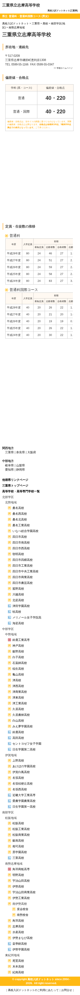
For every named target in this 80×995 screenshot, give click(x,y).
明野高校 (18, 875)
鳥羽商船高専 (21, 869)
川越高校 (18, 594)
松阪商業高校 (21, 834)
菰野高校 (18, 588)
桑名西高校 (19, 513)
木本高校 (18, 966)
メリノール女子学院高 (26, 617)
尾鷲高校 (18, 960)
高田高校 (18, 738)
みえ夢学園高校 (22, 726)
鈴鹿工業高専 (21, 640)
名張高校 (18, 777)
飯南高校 (18, 840)
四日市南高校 (21, 542)
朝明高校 (18, 554)
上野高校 (18, 760)
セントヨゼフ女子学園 (26, 743)
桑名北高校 (19, 519)
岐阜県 (9, 465)
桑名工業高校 (21, 525)
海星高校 (18, 623)
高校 (45, 23)
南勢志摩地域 (17, 27)
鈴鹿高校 (18, 732)
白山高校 (18, 720)
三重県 (36, 23)
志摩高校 (18, 926)
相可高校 (18, 846)
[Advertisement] (40, 180)
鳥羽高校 (18, 920)
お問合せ (66, 990)
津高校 (16, 680)
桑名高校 (18, 508)
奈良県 (20, 452)
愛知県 (9, 469)
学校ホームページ (65, 68)
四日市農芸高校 (22, 583)
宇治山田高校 (21, 880)
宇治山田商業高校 (24, 892)
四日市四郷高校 (22, 559)
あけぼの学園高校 (24, 766)
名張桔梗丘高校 (22, 783)
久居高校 (18, 709)
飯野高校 (18, 651)
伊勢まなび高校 (22, 938)
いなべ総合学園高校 (25, 531)
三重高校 (18, 858)
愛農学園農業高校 (24, 801)
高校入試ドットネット (15, 23)
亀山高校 (18, 674)
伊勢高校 (18, 886)
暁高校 (16, 611)
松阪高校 (18, 823)
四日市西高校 (21, 548)
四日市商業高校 (22, 577)
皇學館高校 (19, 943)
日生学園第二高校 (24, 749)
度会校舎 (22, 909)
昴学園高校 (19, 852)
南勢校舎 (22, 914)
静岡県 (20, 469)
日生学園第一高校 (24, 806)
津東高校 (18, 697)
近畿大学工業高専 (24, 795)
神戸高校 (18, 645)
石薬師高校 (19, 663)
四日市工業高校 (22, 565)
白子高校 (18, 657)
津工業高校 (19, 703)
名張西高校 (19, 789)
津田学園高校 (21, 606)
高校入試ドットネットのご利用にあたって (33, 990)
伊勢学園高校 (21, 949)
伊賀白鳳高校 (21, 772)
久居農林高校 (21, 714)
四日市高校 (19, 536)
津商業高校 (19, 691)
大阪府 (31, 452)
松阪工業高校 (21, 829)
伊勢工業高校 (21, 898)
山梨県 (20, 465)
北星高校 (18, 600)
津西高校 (18, 686)
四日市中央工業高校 (25, 571)
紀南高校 (18, 972)
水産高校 (18, 932)
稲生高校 (18, 668)
